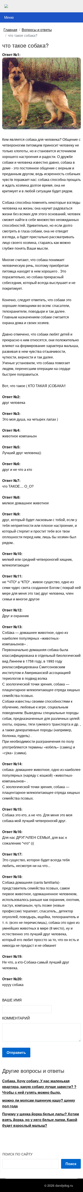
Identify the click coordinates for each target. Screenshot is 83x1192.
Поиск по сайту (17, 1154)
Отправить (16, 1052)
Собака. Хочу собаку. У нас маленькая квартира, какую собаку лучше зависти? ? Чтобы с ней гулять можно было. (39, 1086)
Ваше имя (12, 1000)
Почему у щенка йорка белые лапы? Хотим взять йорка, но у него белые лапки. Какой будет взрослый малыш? (40, 1119)
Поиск (71, 1163)
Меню (9, 17)
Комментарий (16, 1018)
